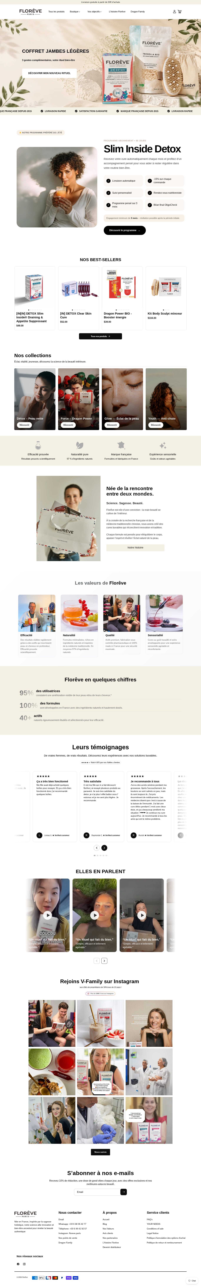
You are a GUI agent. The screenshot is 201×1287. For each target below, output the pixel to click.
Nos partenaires (110, 1238)
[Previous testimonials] (97, 848)
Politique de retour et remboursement (164, 1242)
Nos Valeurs (108, 1228)
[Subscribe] (123, 1192)
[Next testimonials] (104, 848)
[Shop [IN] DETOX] (34, 399)
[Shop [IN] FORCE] (78, 399)
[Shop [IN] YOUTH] (166, 399)
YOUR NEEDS (153, 1224)
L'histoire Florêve (111, 1242)
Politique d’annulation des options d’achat (166, 1238)
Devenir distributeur (112, 1247)
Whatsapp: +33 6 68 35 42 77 (72, 1224)
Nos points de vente (68, 1238)
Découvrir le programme (122, 230)
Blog (105, 1224)
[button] (76, 11)
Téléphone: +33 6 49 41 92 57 (73, 1228)
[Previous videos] (97, 961)
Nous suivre (100, 1152)
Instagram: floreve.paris (70, 1233)
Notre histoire (135, 547)
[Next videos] (104, 961)
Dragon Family (65, 1242)
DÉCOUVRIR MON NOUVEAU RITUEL (49, 73)
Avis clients (108, 1233)
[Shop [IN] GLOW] (122, 399)
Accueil (106, 1219)
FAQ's (149, 1219)
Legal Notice (152, 1233)
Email (61, 1219)
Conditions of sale (155, 1228)
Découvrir (24, 425)
